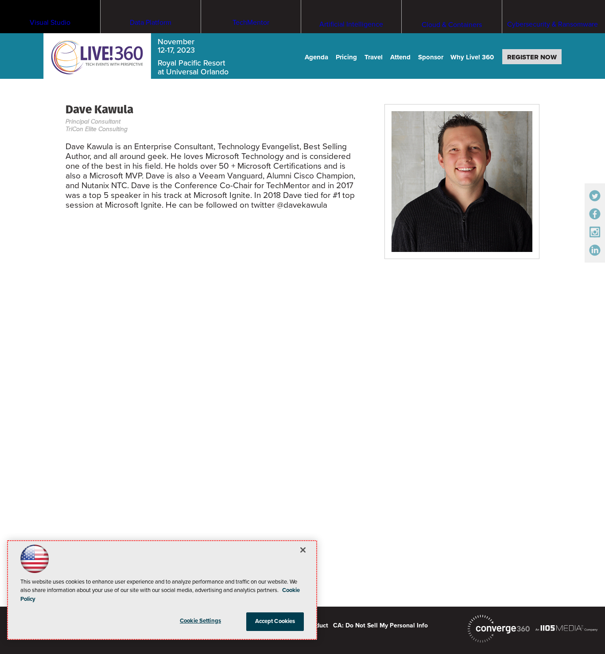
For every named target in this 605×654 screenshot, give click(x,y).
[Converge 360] (499, 629)
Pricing (346, 57)
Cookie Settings (200, 620)
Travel (374, 57)
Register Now (532, 57)
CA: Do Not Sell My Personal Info (380, 625)
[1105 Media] (566, 628)
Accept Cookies (275, 621)
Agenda (316, 57)
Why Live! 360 (472, 57)
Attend (400, 57)
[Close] (303, 550)
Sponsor (430, 57)
